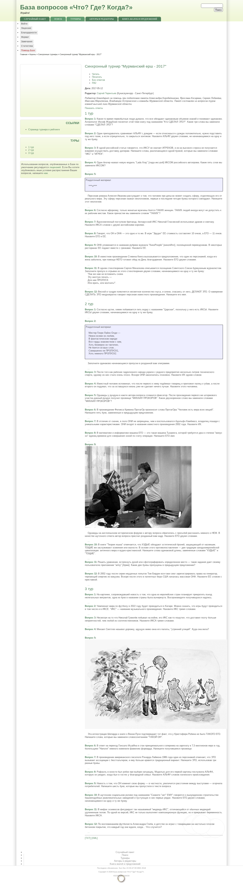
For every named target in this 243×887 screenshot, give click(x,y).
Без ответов (98, 80)
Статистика (27, 46)
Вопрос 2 (90, 133)
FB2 (94, 83)
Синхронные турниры (48, 54)
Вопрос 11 (90, 268)
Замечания (26, 41)
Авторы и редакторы (101, 19)
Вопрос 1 (90, 118)
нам (46, 173)
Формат (25, 37)
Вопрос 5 (90, 174)
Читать (95, 74)
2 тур (31, 150)
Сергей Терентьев (106, 93)
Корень (33, 54)
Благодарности (29, 32)
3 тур (31, 153)
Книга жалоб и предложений (139, 19)
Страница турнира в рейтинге (44, 129)
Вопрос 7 (90, 221)
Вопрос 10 (91, 256)
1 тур (31, 147)
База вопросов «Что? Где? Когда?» (76, 7)
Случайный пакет (35, 19)
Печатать (97, 77)
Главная (23, 54)
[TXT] (88, 838)
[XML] (94, 838)
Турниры (75, 19)
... (89, 129)
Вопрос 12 (91, 291)
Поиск (58, 19)
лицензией (55, 167)
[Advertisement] (51, 90)
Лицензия (26, 28)
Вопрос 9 (90, 245)
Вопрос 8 (90, 233)
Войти (24, 23)
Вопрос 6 (90, 210)
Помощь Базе (28, 50)
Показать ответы (94, 108)
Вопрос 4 (90, 162)
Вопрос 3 (90, 147)
